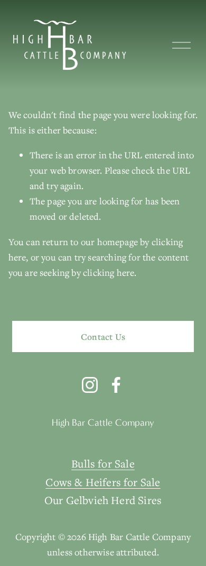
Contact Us (103, 337)
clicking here (108, 272)
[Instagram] (89, 384)
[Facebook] (116, 384)
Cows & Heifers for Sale (102, 482)
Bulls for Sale (103, 463)
